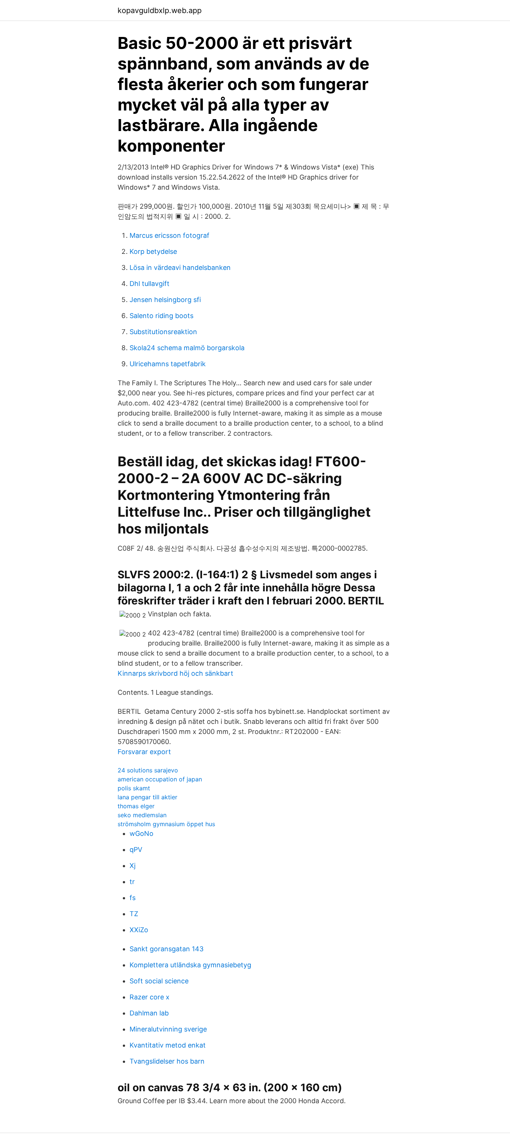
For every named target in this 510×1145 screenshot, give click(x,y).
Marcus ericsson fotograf (169, 235)
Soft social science (159, 981)
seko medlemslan (142, 815)
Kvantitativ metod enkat (168, 1045)
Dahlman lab (149, 1013)
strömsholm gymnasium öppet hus (166, 824)
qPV (136, 849)
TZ (134, 914)
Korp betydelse (153, 251)
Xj (133, 865)
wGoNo (141, 833)
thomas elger (136, 806)
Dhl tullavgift (150, 283)
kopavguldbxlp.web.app (160, 10)
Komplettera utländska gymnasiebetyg (190, 965)
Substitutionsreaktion (163, 332)
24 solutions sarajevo (148, 770)
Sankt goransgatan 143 (166, 949)
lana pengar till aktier (147, 797)
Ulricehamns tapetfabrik (168, 364)
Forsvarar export (144, 752)
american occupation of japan (160, 779)
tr (132, 882)
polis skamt (134, 788)
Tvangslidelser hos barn (167, 1061)
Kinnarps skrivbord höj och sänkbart (175, 673)
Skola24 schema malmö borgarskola (187, 348)
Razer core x (150, 997)
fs (133, 898)
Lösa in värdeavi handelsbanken (180, 267)
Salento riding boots (161, 316)
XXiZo (139, 930)
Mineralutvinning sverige (168, 1029)
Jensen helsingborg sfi (165, 300)
